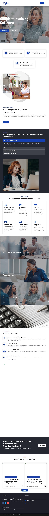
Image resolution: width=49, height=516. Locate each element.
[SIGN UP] (4, 256)
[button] (42, 3)
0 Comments (12, 486)
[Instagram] (8, 503)
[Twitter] (5, 503)
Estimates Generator (24, 62)
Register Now (42, 445)
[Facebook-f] (3, 503)
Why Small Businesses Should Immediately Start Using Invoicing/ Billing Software (12, 481)
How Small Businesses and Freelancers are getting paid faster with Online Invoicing (34, 481)
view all (24, 490)
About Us (6, 121)
